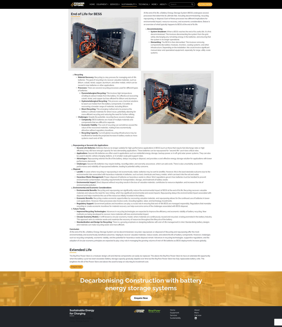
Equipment (102, 4)
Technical (143, 4)
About (163, 4)
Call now (197, 315)
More (154, 4)
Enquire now (76, 267)
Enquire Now (141, 298)
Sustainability (128, 4)
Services (114, 4)
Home (92, 4)
